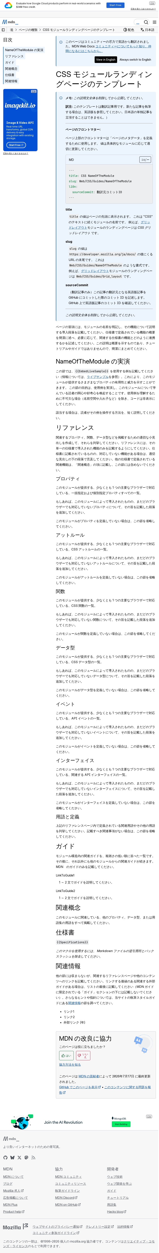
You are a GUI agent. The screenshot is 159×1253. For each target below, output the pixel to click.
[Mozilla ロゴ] (15, 1226)
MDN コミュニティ (68, 1177)
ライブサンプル (98, 377)
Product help (12, 1212)
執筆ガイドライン (67, 1191)
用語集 (111, 1205)
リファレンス (14, 56)
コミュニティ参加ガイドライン (54, 1233)
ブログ (7, 1184)
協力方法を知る (70, 1064)
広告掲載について (15, 1198)
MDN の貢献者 (89, 1076)
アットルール (70, 535)
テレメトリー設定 (98, 1227)
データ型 (65, 647)
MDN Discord (64, 1198)
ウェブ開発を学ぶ (119, 1184)
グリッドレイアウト (95, 271)
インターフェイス (75, 760)
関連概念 (11, 69)
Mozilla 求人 (11, 1191)
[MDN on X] (19, 1157)
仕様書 (9, 75)
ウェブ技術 (115, 1177)
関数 (60, 591)
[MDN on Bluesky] (12, 1157)
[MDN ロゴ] (11, 1139)
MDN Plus (10, 1205)
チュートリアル (118, 1198)
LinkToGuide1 (65, 875)
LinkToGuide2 (65, 891)
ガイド (9, 62)
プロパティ (68, 478)
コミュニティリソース (70, 1184)
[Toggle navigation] (154, 22)
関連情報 (11, 81)
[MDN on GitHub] (5, 1157)
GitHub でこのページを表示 (78, 1087)
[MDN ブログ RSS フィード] (33, 1157)
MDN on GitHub (66, 1205)
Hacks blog (115, 1212)
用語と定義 (67, 817)
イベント (65, 704)
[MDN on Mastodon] (26, 1157)
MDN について (13, 1177)
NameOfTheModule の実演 (24, 50)
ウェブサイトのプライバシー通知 (56, 1227)
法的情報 (123, 1227)
